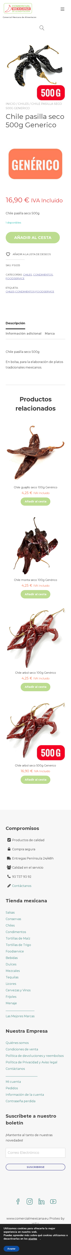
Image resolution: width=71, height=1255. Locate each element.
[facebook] (18, 1201)
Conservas (13, 919)
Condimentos (43, 274)
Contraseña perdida (20, 1101)
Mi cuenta (13, 1082)
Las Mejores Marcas (20, 1016)
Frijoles (11, 997)
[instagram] (30, 1201)
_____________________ (21, 1075)
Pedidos (12, 1088)
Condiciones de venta (22, 1049)
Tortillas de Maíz (18, 938)
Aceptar (11, 1248)
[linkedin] (41, 1201)
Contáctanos (21, 886)
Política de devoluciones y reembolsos (35, 1056)
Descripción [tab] (15, 323)
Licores (11, 984)
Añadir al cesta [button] (35, 501)
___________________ (20, 1010)
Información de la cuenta (25, 1094)
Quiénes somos (17, 1043)
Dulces (11, 964)
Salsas (10, 912)
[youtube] (53, 1201)
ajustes (32, 1239)
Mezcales (13, 971)
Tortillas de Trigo (18, 945)
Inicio (11, 104)
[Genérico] (35, 164)
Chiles (23, 104)
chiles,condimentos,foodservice (30, 291)
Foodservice (15, 278)
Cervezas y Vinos (18, 990)
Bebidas (12, 958)
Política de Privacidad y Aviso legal (31, 1062)
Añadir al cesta (32, 237)
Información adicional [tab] (23, 333)
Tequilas (12, 977)
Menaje (11, 1003)
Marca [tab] (50, 333)
